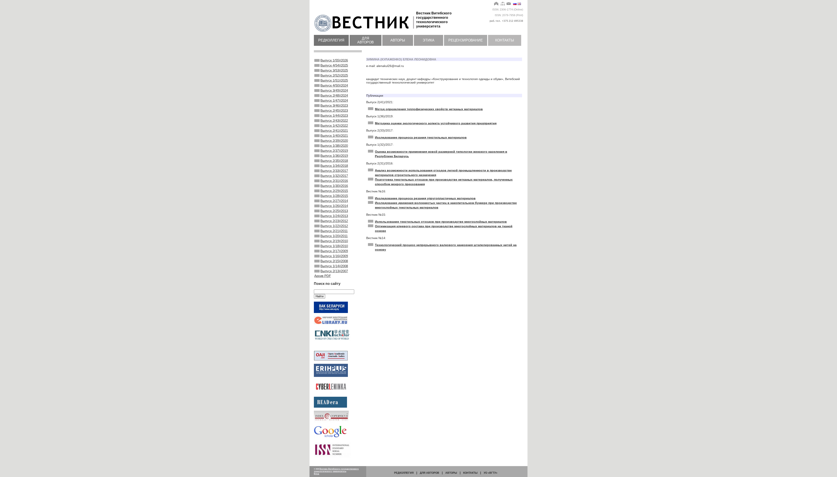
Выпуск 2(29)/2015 (334, 191)
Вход (316, 474)
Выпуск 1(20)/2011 (334, 236)
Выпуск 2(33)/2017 (334, 171)
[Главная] (496, 3)
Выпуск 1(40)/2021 (334, 135)
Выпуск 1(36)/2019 (334, 155)
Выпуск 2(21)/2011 (334, 231)
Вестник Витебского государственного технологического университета (336, 470)
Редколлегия (331, 40)
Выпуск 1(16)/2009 (334, 256)
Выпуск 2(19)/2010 (334, 241)
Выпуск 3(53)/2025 (334, 70)
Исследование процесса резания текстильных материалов (421, 137)
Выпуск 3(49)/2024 (334, 90)
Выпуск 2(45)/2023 (334, 110)
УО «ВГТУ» (490, 472)
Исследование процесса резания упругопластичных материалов (425, 198)
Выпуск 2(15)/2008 (334, 261)
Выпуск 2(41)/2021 (334, 130)
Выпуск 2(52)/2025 (334, 75)
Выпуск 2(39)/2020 (334, 140)
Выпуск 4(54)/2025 (334, 65)
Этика (428, 40)
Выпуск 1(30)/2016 (334, 186)
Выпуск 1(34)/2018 (334, 166)
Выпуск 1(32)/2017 (334, 176)
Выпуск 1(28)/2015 (334, 196)
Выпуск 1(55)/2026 (334, 60)
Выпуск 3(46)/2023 (334, 105)
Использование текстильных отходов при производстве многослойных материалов (441, 221)
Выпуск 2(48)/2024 (334, 95)
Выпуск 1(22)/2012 (334, 226)
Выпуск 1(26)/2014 (334, 206)
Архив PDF (322, 276)
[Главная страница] (365, 32)
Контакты (504, 40)
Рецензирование (465, 40)
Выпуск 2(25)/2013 (334, 211)
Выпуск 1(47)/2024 (334, 100)
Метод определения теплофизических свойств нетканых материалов (429, 109)
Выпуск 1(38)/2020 (334, 145)
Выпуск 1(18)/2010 (334, 246)
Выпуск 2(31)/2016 (334, 181)
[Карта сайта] (503, 3)
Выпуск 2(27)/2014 (334, 201)
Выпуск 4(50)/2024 (334, 85)
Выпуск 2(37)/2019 (334, 150)
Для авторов (365, 40)
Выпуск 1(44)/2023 (334, 115)
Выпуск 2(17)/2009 (334, 251)
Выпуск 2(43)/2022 (334, 120)
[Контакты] (509, 3)
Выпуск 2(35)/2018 (334, 160)
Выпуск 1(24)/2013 (334, 216)
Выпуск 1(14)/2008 (334, 266)
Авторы (397, 40)
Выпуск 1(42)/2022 (334, 125)
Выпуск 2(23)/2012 (334, 221)
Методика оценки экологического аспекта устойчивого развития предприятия (436, 123)
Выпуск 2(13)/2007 (334, 271)
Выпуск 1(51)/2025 (334, 80)
